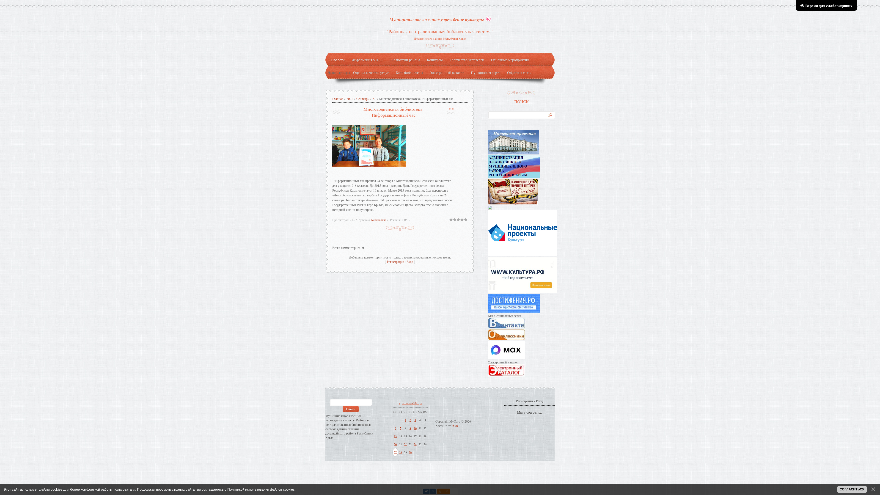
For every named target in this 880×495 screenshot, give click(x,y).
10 (415, 428)
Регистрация (395, 261)
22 (405, 444)
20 (395, 444)
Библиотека (378, 220)
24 (415, 444)
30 (410, 452)
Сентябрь (362, 98)
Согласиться (852, 489)
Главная (337, 98)
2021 (349, 98)
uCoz (455, 426)
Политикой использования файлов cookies (261, 489)
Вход (410, 261)
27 (374, 98)
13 (395, 436)
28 (400, 452)
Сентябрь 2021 (410, 403)
